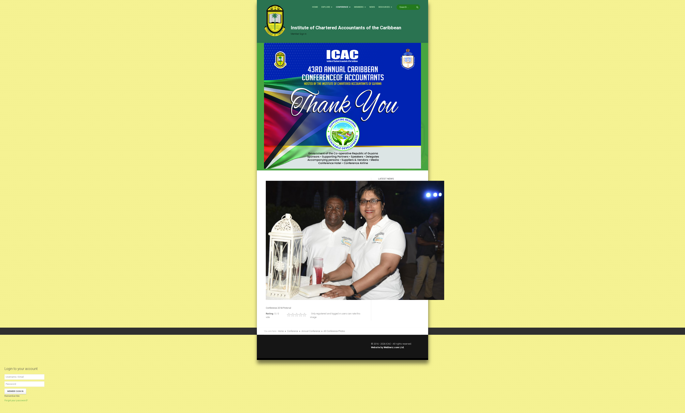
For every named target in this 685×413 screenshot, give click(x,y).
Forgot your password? (16, 400)
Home (315, 7)
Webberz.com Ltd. (394, 347)
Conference (342, 7)
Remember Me (11, 396)
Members (359, 7)
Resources (384, 7)
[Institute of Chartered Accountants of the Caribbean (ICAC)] (274, 20)
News (372, 7)
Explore (325, 7)
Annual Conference (310, 331)
